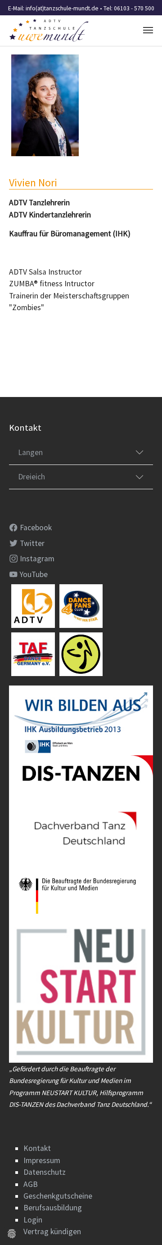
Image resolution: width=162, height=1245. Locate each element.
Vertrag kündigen (52, 1231)
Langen (30, 452)
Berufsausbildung (52, 1208)
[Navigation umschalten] (148, 30)
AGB (30, 1184)
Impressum (41, 1160)
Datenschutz (44, 1172)
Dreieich (31, 477)
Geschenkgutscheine (57, 1196)
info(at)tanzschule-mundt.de (62, 8)
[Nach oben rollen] (141, 1224)
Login (32, 1220)
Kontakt (37, 1148)
